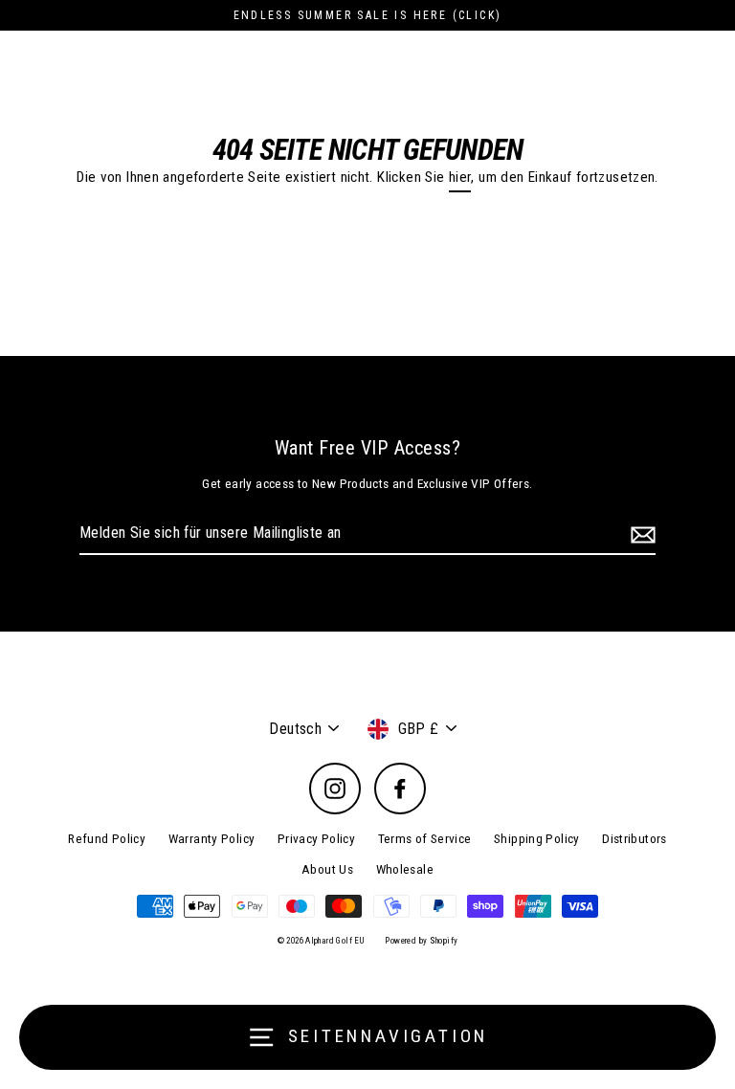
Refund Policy (106, 838)
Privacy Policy (316, 838)
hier (460, 177)
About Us (327, 869)
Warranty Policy (212, 838)
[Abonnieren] (640, 534)
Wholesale (405, 869)
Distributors (634, 838)
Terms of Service (425, 838)
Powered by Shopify (421, 940)
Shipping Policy (537, 838)
